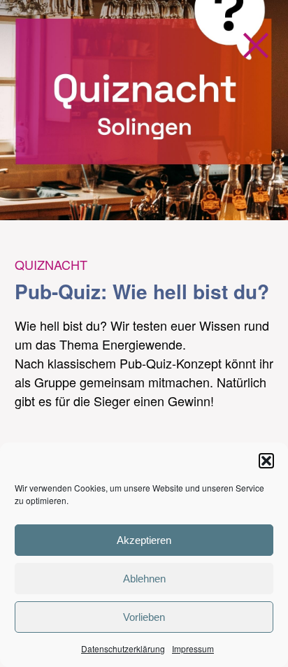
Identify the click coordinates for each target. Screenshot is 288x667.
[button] (266, 461)
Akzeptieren (144, 540)
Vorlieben (144, 617)
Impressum (193, 648)
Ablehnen (144, 578)
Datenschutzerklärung (123, 648)
